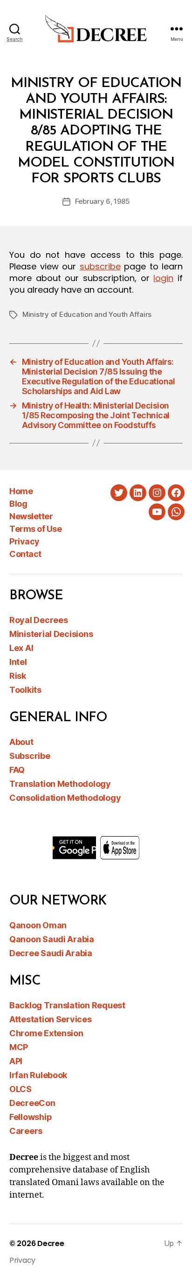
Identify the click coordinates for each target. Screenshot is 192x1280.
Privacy (24, 541)
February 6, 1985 (102, 201)
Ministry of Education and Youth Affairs (86, 314)
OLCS (20, 1089)
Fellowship (30, 1117)
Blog (18, 504)
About (21, 742)
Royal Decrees (38, 620)
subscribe (100, 266)
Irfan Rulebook (38, 1075)
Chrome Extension (46, 1033)
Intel (18, 662)
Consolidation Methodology (65, 798)
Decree (50, 1243)
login (163, 278)
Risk (17, 676)
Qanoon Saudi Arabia (51, 939)
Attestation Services (50, 1019)
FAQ (17, 770)
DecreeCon (32, 1103)
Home (21, 491)
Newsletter (31, 516)
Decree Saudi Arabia (50, 953)
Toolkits (25, 690)
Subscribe (29, 756)
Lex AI (21, 648)
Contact (25, 554)
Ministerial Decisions (51, 634)
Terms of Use (35, 529)
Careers (25, 1131)
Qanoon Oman (38, 925)
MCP (18, 1047)
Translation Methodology (60, 784)
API (15, 1061)
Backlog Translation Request (67, 1005)
